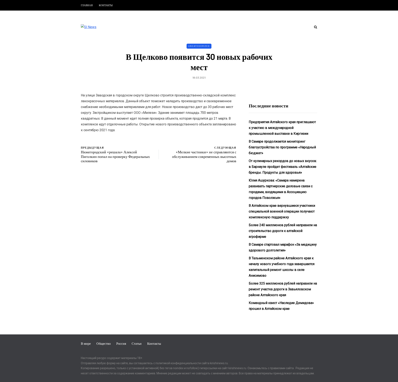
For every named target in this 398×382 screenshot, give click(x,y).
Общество (103, 343)
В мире (86, 343)
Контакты (106, 5)
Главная (87, 5)
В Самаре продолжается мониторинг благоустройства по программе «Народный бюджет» (282, 147)
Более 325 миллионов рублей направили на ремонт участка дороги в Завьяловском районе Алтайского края (283, 289)
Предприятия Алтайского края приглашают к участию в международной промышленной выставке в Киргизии (282, 128)
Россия (121, 343)
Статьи (137, 343)
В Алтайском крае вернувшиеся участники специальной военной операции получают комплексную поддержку (282, 211)
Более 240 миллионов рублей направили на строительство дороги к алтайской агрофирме (283, 231)
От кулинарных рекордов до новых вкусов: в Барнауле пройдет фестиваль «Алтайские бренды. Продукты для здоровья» (283, 166)
